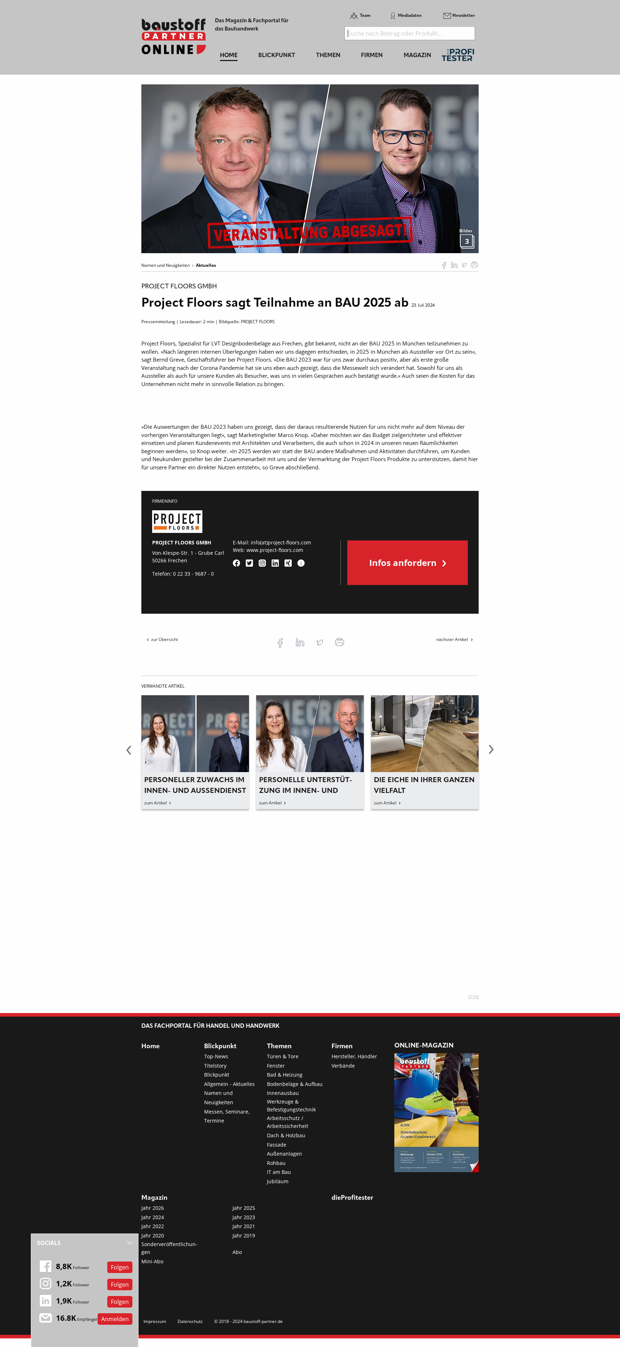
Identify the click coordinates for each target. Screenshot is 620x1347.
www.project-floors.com (274, 550)
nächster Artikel (452, 639)
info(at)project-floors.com (281, 542)
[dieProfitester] (458, 57)
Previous (129, 754)
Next (491, 754)
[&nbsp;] (310, 168)
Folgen (120, 1267)
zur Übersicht (164, 639)
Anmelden (115, 1319)
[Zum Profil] (301, 563)
